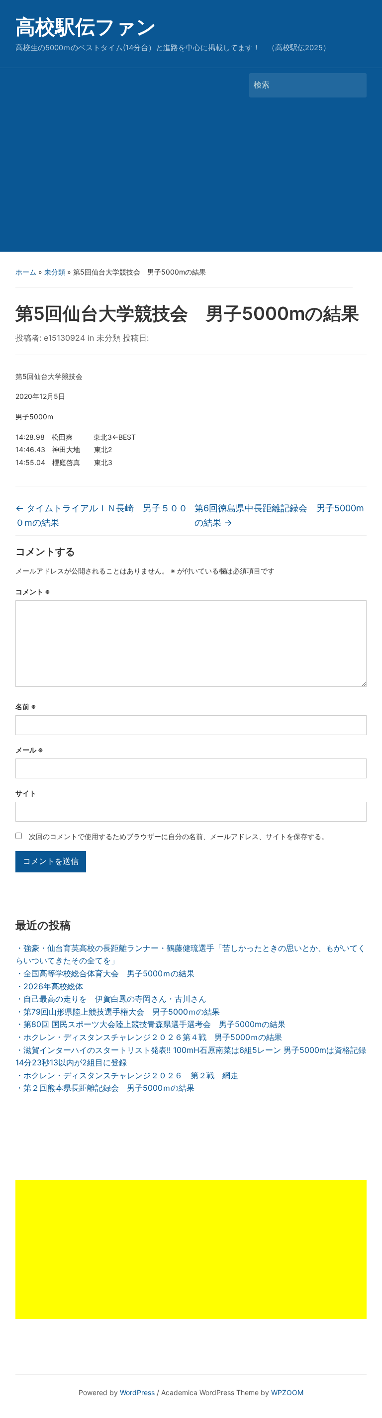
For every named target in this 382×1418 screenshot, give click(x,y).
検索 (354, 85)
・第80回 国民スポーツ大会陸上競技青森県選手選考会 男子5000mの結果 (150, 1024)
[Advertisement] (191, 177)
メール (29, 750)
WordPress (137, 1392)
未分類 (54, 272)
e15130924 (64, 338)
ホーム (25, 272)
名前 (25, 706)
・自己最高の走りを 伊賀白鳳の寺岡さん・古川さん (110, 999)
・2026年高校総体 (49, 986)
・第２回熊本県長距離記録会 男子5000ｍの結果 (104, 1088)
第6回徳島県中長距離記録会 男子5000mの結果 (279, 515)
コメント (32, 591)
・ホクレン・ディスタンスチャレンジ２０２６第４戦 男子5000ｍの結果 (148, 1037)
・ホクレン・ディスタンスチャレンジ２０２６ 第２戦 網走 (126, 1075)
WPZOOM (287, 1392)
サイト (25, 793)
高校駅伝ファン (85, 26)
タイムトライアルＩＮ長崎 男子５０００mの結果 (101, 515)
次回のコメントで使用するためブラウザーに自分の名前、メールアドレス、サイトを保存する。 (178, 836)
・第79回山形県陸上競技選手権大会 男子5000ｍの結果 (117, 1012)
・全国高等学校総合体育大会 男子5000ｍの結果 (104, 973)
